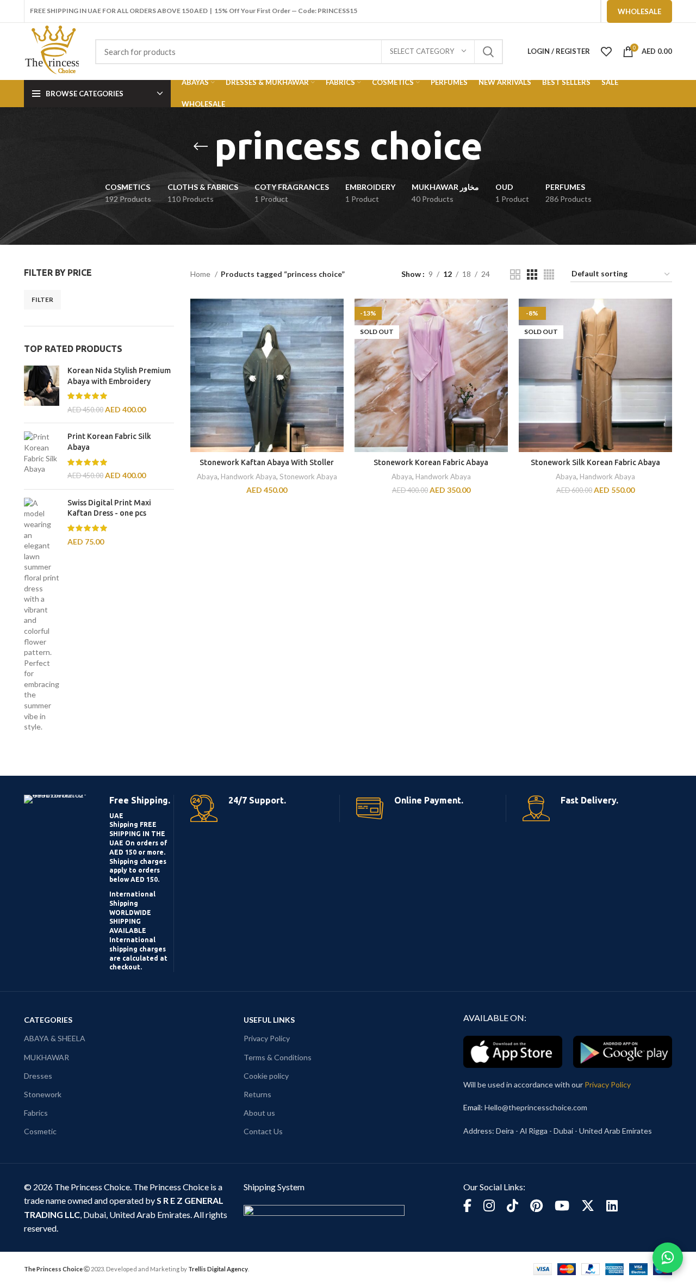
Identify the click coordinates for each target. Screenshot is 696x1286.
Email (472, 1107)
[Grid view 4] (549, 274)
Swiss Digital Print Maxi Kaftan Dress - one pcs (109, 508)
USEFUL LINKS (269, 1019)
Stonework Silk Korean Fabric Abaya (595, 462)
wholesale (639, 11)
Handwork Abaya (248, 476)
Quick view (335, 341)
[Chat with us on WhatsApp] (667, 1257)
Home (201, 274)
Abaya (207, 476)
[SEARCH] (488, 51)
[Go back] (200, 146)
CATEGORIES (48, 1019)
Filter (42, 299)
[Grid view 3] (532, 274)
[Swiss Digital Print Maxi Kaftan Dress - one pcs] (41, 615)
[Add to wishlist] (335, 365)
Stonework (42, 1094)
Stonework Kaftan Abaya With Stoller (267, 462)
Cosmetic (40, 1131)
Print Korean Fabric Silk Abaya (109, 442)
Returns (257, 1094)
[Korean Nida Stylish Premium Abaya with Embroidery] (41, 390)
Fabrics (36, 1112)
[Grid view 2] (515, 274)
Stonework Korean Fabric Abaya (431, 462)
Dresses (38, 1075)
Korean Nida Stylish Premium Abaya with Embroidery (119, 376)
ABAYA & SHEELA (54, 1038)
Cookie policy (266, 1075)
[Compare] (335, 316)
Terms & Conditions (278, 1057)
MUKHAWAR (46, 1057)
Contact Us (263, 1131)
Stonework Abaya (308, 476)
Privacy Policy (267, 1038)
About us (259, 1112)
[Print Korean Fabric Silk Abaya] (41, 455)
